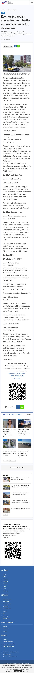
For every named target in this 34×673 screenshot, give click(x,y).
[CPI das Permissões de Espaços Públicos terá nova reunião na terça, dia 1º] (6, 502)
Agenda (5, 626)
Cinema (4, 631)
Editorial (5, 639)
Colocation (5, 606)
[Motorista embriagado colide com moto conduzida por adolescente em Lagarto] (24, 443)
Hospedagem (6, 601)
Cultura (4, 576)
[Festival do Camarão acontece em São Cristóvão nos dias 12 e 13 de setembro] (6, 495)
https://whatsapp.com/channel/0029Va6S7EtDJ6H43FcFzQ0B (17, 376)
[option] (17, 495)
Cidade (3, 12)
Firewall (5, 611)
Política (5, 419)
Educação (5, 579)
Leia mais (25, 671)
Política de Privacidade (8, 646)
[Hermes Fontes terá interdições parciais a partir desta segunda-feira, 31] (9, 443)
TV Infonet (5, 591)
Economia (5, 581)
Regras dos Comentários (9, 644)
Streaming (5, 616)
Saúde (4, 588)
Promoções (5, 628)
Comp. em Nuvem (7, 603)
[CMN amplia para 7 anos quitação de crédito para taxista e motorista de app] (6, 487)
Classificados (6, 618)
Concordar (17, 671)
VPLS (4, 613)
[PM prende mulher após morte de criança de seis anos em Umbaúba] (24, 423)
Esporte (5, 583)
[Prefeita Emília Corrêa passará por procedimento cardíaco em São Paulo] (9, 423)
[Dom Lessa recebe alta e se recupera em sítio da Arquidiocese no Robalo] (6, 510)
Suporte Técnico (7, 608)
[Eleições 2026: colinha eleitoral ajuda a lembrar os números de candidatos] (6, 479)
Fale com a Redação (8, 641)
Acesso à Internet (7, 599)
